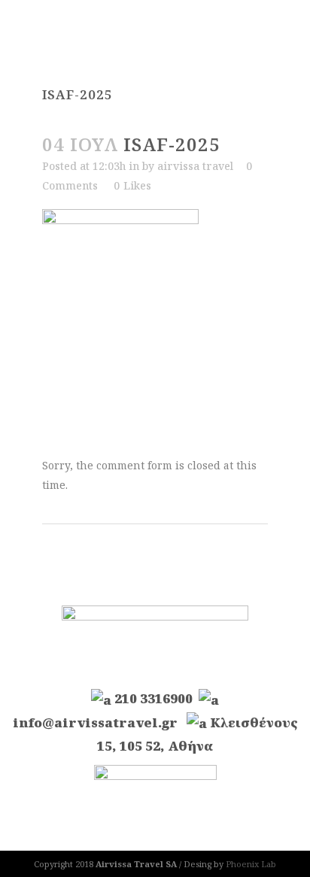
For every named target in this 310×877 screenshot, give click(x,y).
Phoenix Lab (251, 863)
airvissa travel (195, 166)
